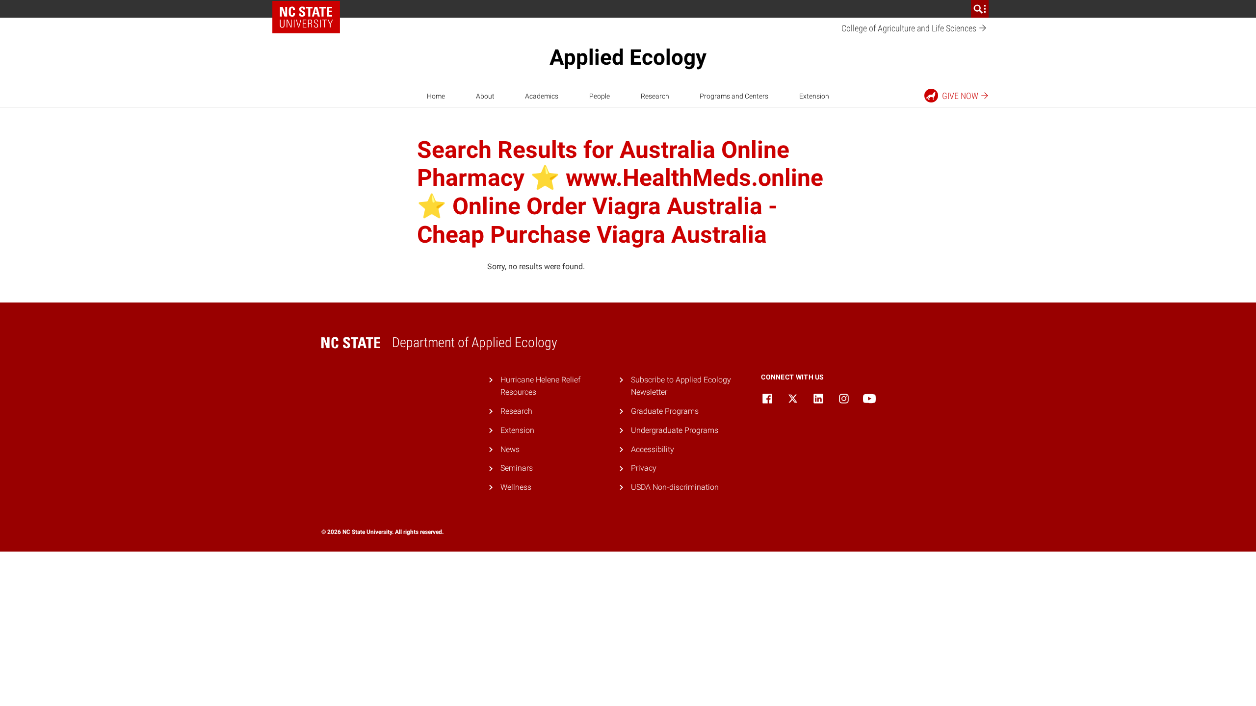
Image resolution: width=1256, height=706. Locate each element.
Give (960, 96)
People (599, 96)
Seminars (516, 468)
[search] (980, 9)
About (485, 96)
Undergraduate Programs (674, 430)
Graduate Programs (665, 411)
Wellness (515, 487)
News (510, 449)
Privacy (643, 468)
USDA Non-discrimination (675, 487)
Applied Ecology (628, 57)
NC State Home (306, 17)
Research (655, 96)
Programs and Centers (734, 96)
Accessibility (652, 449)
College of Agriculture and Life (909, 28)
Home (436, 96)
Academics (541, 96)
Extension (814, 96)
